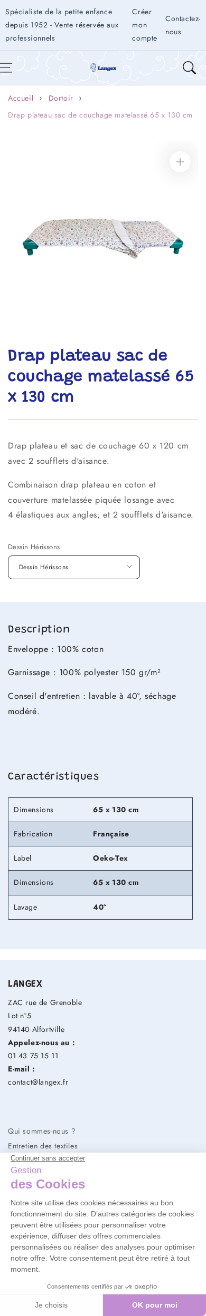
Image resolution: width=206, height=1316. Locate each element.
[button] (189, 68)
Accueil (20, 98)
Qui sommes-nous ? (42, 1131)
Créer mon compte (144, 24)
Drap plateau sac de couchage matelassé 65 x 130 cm (100, 115)
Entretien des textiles (43, 1145)
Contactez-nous (183, 25)
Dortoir (61, 98)
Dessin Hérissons (34, 547)
